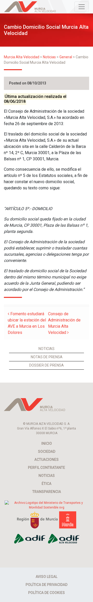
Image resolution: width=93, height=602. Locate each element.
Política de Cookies (46, 593)
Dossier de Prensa (46, 365)
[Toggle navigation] (81, 7)
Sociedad (46, 451)
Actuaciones (46, 459)
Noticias (46, 349)
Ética (46, 484)
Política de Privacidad (46, 585)
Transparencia (46, 492)
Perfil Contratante (46, 467)
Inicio (46, 443)
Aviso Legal (46, 577)
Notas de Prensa (47, 357)
